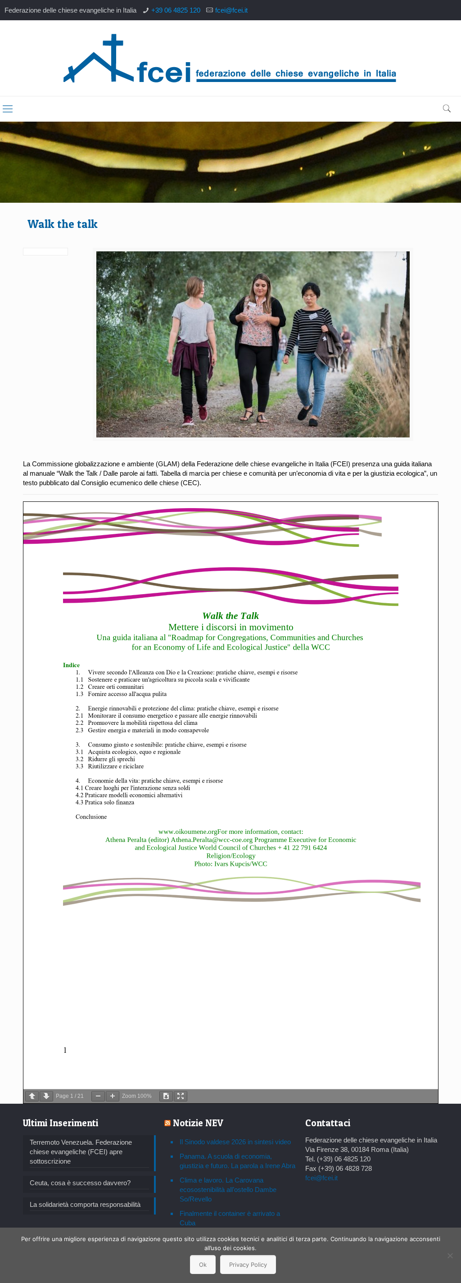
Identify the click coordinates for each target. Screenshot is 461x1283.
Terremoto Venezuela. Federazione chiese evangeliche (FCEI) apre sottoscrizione (81, 1151)
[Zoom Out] (98, 1096)
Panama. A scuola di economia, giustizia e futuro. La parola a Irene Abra (237, 1160)
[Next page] (46, 1096)
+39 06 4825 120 (175, 10)
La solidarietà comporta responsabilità (85, 1204)
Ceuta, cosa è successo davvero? (80, 1183)
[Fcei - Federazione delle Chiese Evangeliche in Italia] (230, 58)
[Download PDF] (166, 1096)
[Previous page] (32, 1096)
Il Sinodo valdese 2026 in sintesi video (235, 1142)
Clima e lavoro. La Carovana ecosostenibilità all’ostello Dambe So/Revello (228, 1189)
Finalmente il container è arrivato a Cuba (230, 1218)
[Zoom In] (112, 1096)
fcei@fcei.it (231, 10)
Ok (203, 1264)
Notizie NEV (198, 1122)
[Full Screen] (180, 1096)
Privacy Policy (248, 1264)
